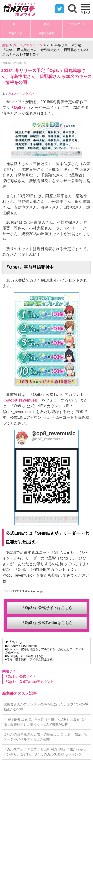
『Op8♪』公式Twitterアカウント (29, 682)
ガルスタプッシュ (77, 24)
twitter (59, 9)
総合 (5, 45)
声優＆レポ (15, 33)
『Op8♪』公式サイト (20, 676)
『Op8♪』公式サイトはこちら (46, 608)
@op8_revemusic (22, 400)
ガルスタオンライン (28, 45)
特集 (46, 24)
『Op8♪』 (18, 108)
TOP (15, 24)
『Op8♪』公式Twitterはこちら (47, 623)
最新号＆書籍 (46, 33)
